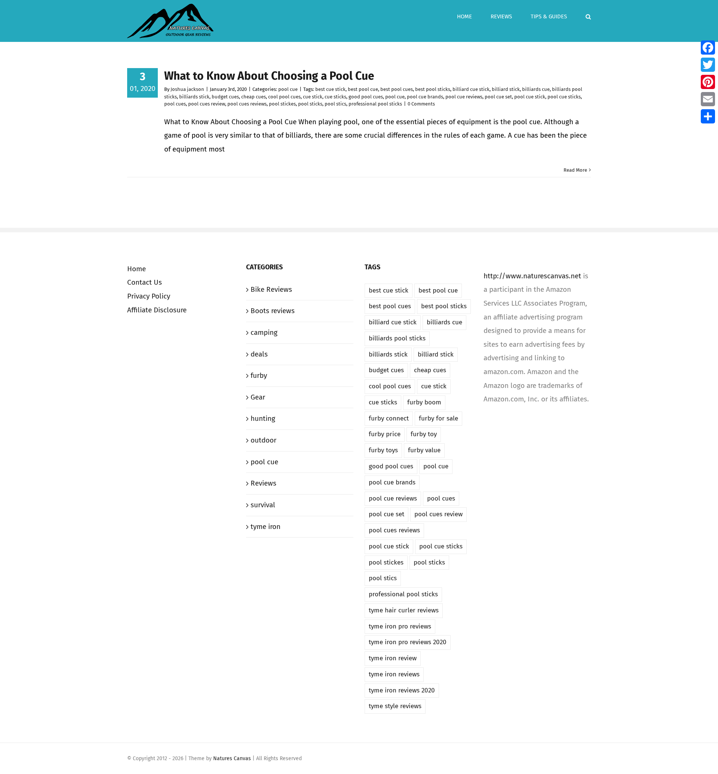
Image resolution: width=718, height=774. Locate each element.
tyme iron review (393, 658)
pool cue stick (529, 97)
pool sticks (310, 104)
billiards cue (536, 89)
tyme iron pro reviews (400, 626)
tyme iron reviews (394, 674)
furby (259, 375)
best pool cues (396, 89)
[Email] (708, 99)
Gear (258, 397)
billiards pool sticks (397, 338)
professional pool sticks (375, 104)
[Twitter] (708, 64)
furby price (385, 434)
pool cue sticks (564, 97)
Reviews (263, 483)
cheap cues (253, 97)
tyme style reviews (395, 706)
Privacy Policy (148, 296)
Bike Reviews (271, 289)
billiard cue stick (471, 89)
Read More (575, 170)
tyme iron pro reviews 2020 (408, 642)
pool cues (175, 104)
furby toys (383, 450)
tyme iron (265, 526)
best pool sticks (432, 89)
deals (259, 354)
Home (136, 268)
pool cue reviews (463, 97)
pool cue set (498, 97)
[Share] (708, 116)
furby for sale (438, 418)
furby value (424, 450)
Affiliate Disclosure (157, 310)
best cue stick (330, 89)
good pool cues (366, 97)
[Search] (588, 15)
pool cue (288, 89)
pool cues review (206, 104)
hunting (263, 418)
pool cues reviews (247, 104)
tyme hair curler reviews (404, 610)
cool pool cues (284, 97)
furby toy (424, 434)
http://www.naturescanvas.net (532, 276)
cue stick (312, 97)
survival (263, 505)
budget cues (225, 97)
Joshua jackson (187, 89)
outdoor (263, 440)
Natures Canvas (232, 758)
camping (264, 332)
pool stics (335, 104)
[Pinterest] (708, 82)
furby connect (389, 418)
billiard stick (506, 89)
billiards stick (194, 97)
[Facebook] (708, 47)
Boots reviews (273, 310)
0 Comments (421, 104)
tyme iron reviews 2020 (402, 690)
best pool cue (363, 89)
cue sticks (335, 97)
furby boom (424, 402)
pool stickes (282, 104)
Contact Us (144, 282)
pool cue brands (425, 97)
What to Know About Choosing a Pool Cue (269, 76)
